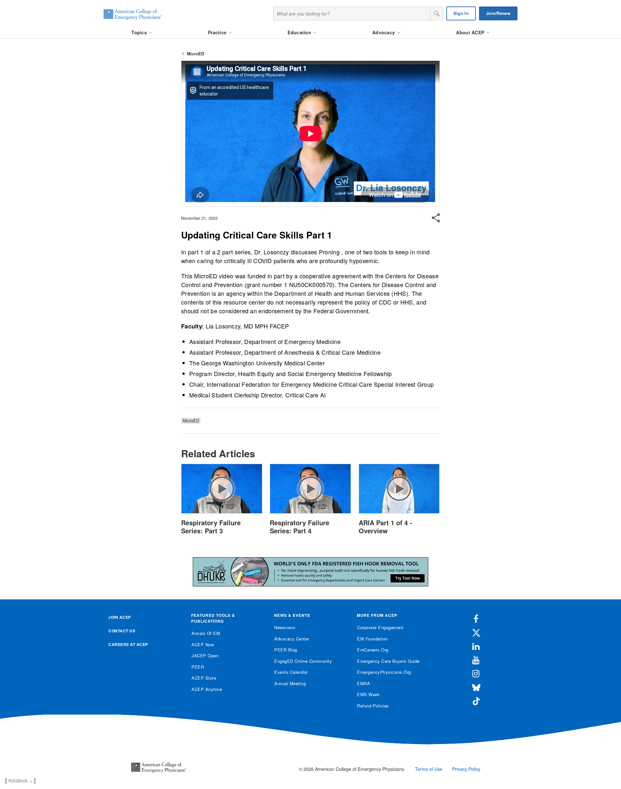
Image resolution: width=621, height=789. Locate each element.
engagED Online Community (303, 661)
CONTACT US (121, 631)
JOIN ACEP (119, 617)
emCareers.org (372, 650)
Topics (139, 32)
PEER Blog (285, 650)
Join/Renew (498, 13)
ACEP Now (202, 644)
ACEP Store (203, 678)
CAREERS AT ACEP (128, 644)
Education (300, 32)
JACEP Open (204, 655)
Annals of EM (205, 633)
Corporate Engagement (380, 627)
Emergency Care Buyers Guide (388, 661)
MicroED (195, 53)
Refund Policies (373, 706)
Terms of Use (428, 769)
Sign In (461, 13)
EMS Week (368, 694)
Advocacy (384, 32)
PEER (197, 667)
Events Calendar (291, 672)
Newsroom (284, 627)
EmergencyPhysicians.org (384, 672)
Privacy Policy (466, 769)
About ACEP (470, 32)
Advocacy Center (291, 639)
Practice (218, 32)
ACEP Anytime (206, 689)
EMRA (363, 683)
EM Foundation (372, 639)
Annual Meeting (290, 683)
